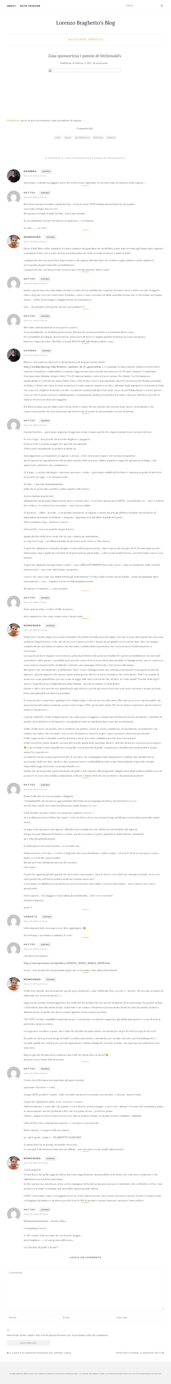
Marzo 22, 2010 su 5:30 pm (35, 320)
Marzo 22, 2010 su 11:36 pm (36, 949)
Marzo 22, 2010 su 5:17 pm (35, 197)
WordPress (156, 1373)
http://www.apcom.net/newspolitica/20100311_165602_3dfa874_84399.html (67, 963)
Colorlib (135, 1373)
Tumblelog (95, 39)
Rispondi (46, 171)
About (11, 6)
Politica (73, 39)
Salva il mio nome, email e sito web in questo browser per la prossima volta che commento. (58, 1335)
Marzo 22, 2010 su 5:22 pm (35, 241)
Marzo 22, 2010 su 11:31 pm (35, 789)
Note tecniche (30, 6)
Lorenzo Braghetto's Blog (85, 22)
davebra (30, 171)
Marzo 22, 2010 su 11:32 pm (36, 921)
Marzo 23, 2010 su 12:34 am (36, 1163)
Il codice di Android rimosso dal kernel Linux (40, 1353)
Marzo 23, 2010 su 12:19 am (36, 1073)
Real (83, 39)
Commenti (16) (85, 128)
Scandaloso (13, 120)
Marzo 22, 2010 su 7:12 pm (35, 602)
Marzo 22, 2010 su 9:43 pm (35, 630)
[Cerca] (161, 5)
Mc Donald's (82, 138)
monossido (102, 63)
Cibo (57, 138)
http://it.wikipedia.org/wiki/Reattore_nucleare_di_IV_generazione (63, 366)
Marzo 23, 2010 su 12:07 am (36, 984)
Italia (68, 138)
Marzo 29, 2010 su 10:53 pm (36, 1214)
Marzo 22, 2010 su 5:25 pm (35, 283)
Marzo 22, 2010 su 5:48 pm (35, 355)
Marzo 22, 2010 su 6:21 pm (35, 425)
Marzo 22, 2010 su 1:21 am (35, 176)
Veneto (111, 138)
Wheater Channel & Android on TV (139, 1353)
